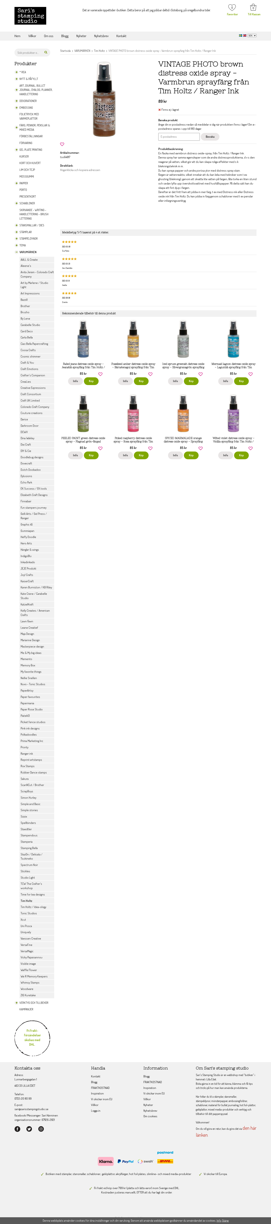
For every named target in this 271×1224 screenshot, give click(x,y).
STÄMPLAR (25, 232)
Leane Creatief (29, 627)
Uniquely (26, 932)
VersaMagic (27, 951)
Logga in (95, 1111)
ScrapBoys (27, 791)
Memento (26, 659)
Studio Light (28, 877)
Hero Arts (26, 543)
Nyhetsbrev (101, 36)
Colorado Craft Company (35, 407)
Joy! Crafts (27, 575)
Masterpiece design (32, 646)
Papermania (27, 703)
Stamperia (27, 842)
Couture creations (31, 413)
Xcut (23, 919)
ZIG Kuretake (28, 995)
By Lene (25, 318)
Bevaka (210, 136)
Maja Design (27, 634)
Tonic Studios (29, 913)
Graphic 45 (27, 524)
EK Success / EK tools (34, 488)
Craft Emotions (29, 369)
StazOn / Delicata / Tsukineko (31, 856)
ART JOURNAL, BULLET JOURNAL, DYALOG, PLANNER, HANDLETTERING (36, 90)
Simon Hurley (28, 797)
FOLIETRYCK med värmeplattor (29, 116)
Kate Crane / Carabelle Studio (34, 596)
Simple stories (29, 810)
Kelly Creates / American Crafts (35, 613)
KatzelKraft (27, 604)
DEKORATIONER (28, 101)
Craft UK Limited (30, 400)
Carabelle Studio (30, 325)
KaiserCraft (27, 581)
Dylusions (26, 476)
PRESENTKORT (27, 196)
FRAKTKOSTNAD (100, 1088)
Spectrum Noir (29, 865)
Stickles (25, 871)
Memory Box (28, 665)
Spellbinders (28, 823)
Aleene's (26, 266)
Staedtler (26, 829)
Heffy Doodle (28, 537)
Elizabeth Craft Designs (34, 495)
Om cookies (150, 1116)
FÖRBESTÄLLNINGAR (31, 136)
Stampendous (29, 835)
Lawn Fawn (27, 621)
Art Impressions (30, 293)
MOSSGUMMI (26, 176)
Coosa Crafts (28, 350)
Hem (17, 36)
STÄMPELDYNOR (28, 238)
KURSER (24, 156)
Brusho (25, 312)
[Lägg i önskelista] (62, 144)
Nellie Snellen (29, 678)
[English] (245, 35)
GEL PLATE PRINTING (30, 150)
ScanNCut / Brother (32, 785)
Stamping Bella (29, 848)
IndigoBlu (26, 556)
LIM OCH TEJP (27, 170)
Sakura (25, 779)
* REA (22, 72)
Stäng (225, 1220)
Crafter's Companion (33, 375)
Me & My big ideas (31, 653)
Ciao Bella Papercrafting (34, 344)
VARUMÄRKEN (28, 252)
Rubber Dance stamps (34, 772)
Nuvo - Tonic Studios (33, 684)
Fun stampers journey (33, 507)
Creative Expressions (33, 388)
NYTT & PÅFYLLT (28, 79)
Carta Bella (27, 337)
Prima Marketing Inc (32, 741)
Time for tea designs (33, 894)
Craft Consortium (31, 394)
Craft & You (27, 362)
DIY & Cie (26, 451)
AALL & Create (29, 259)
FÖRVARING (25, 143)
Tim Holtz (26, 901)
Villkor (32, 36)
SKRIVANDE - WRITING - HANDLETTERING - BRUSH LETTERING (33, 214)
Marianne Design (30, 640)
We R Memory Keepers (34, 976)
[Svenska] (241, 35)
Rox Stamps (28, 766)
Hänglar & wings (30, 549)
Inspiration (97, 1093)
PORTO (23, 190)
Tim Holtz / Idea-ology (33, 907)
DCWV (24, 432)
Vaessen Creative (31, 938)
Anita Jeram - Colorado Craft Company (37, 274)
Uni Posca (26, 926)
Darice (24, 419)
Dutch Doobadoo (31, 470)
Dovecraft (26, 463)
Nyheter (81, 36)
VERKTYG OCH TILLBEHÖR (33, 1003)
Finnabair (26, 501)
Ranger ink (27, 753)
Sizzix (24, 816)
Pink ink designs (30, 728)
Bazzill (24, 300)
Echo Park (26, 482)
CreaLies (26, 381)
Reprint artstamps (31, 760)
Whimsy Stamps (30, 982)
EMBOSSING (26, 108)
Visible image (28, 964)
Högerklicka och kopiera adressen (80, 170)
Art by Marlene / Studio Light (34, 285)
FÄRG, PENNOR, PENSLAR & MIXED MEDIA (34, 127)
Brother (25, 306)
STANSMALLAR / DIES (31, 225)
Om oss (48, 36)
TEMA (22, 245)
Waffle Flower (29, 970)
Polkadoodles (29, 734)
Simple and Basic (30, 804)
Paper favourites (30, 697)
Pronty (24, 747)
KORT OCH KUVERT (30, 163)
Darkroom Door (29, 426)
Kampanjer (26, 1009)
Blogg (64, 36)
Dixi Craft (26, 444)
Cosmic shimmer (30, 356)
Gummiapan (27, 531)
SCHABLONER (27, 203)
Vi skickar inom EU (101, 1099)
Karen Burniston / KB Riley (36, 587)
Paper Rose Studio (32, 709)
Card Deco (27, 331)
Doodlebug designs (32, 457)
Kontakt (121, 36)
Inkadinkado (28, 562)
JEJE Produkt (28, 568)
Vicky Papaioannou (31, 957)
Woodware (27, 989)
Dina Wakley (27, 438)
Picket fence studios (33, 722)
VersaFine (26, 945)
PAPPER (23, 183)
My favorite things (31, 671)
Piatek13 (25, 716)
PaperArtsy (27, 690)
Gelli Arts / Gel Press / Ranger (34, 516)
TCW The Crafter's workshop (31, 886)
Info (75, 381)
